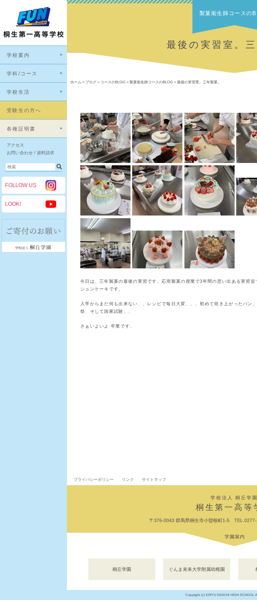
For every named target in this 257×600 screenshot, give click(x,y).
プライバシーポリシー (94, 480)
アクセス (15, 145)
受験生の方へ (24, 110)
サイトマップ (154, 480)
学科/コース (22, 73)
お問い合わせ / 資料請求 (30, 153)
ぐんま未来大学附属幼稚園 (197, 569)
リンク (128, 480)
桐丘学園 (121, 569)
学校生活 (18, 92)
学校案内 (18, 55)
